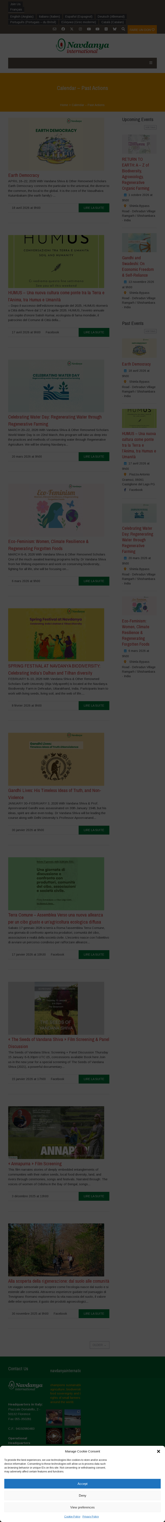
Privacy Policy (90, 1516)
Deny (82, 1495)
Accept (82, 1484)
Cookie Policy (72, 1516)
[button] (158, 1451)
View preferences (82, 1507)
